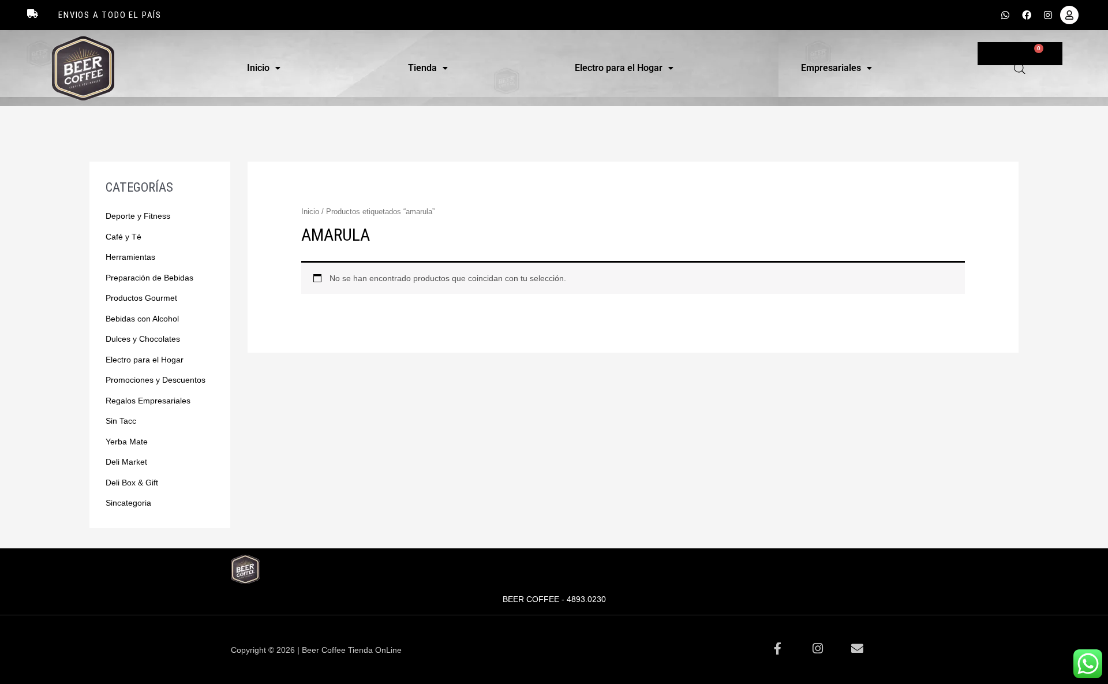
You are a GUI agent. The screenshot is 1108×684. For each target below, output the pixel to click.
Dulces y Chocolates (143, 338)
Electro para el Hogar (618, 67)
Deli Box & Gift (132, 482)
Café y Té (123, 236)
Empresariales (831, 67)
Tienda (422, 67)
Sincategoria (128, 502)
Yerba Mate (127, 441)
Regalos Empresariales (148, 400)
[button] (264, 68)
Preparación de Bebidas (149, 277)
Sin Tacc (121, 420)
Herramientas (130, 256)
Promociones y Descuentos (155, 379)
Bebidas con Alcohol (142, 318)
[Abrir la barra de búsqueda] (1019, 68)
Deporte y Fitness (138, 215)
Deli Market (126, 461)
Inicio (258, 67)
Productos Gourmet (141, 297)
